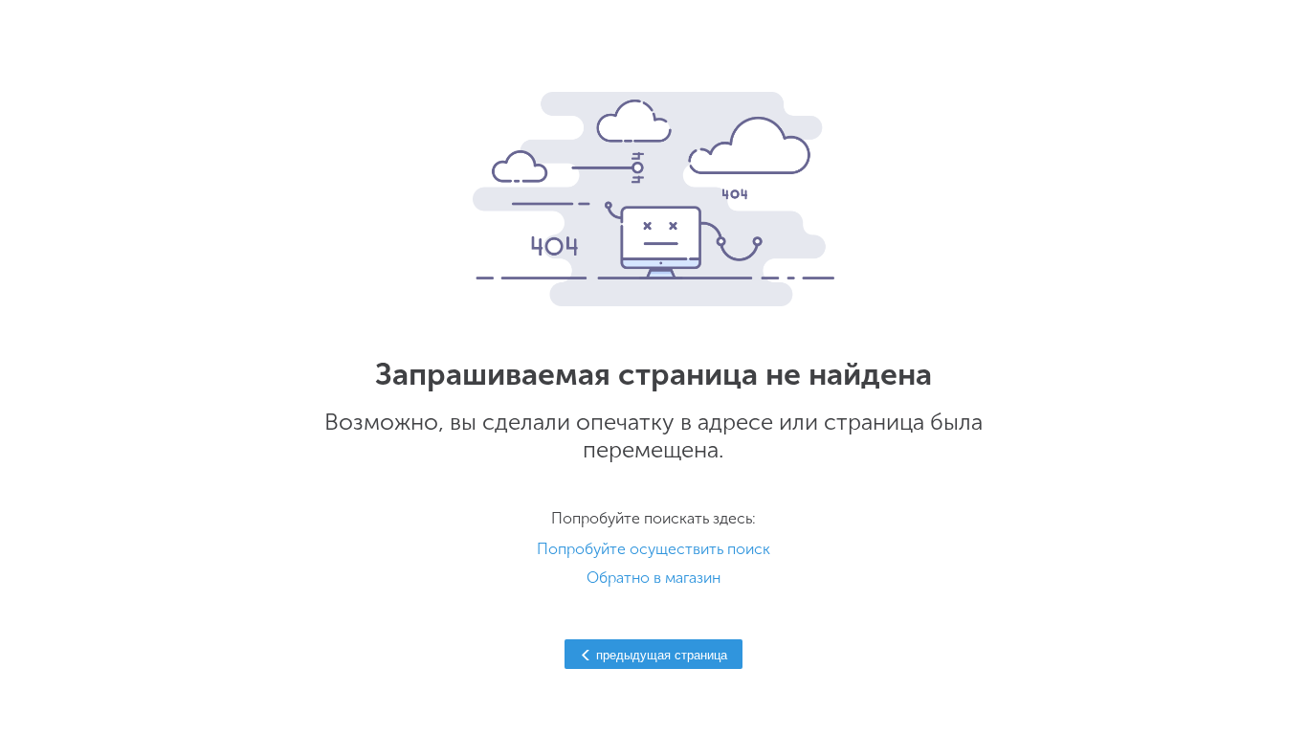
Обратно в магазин (653, 577)
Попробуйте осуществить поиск (653, 549)
